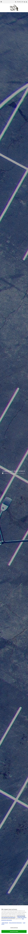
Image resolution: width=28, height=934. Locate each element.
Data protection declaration (15, 922)
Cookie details (5, 922)
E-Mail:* (5, 57)
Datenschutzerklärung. (8, 66)
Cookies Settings (14, 927)
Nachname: (6, 50)
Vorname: (5, 43)
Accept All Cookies (14, 931)
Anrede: (5, 36)
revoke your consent (21, 917)
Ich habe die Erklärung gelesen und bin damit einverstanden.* (12, 70)
